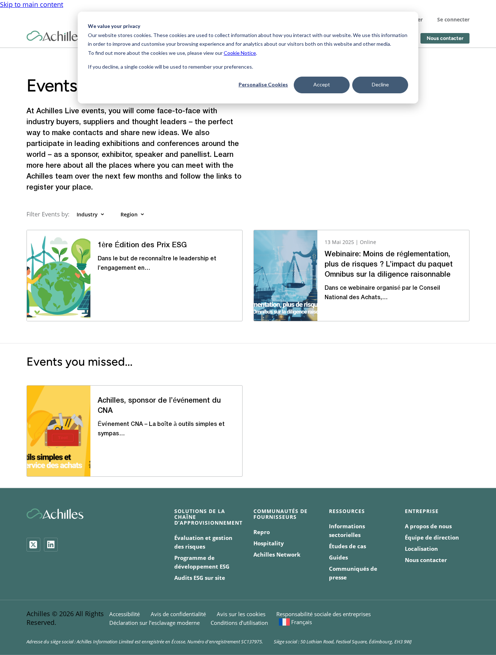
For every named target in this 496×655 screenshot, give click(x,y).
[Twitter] (33, 545)
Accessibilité (124, 614)
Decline (380, 84)
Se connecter (453, 19)
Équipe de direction (432, 537)
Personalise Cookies (263, 84)
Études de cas (347, 546)
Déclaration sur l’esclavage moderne (154, 622)
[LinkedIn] (51, 545)
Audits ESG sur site (199, 577)
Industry (87, 214)
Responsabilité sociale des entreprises (323, 614)
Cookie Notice (240, 53)
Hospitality (268, 543)
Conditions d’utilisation (239, 622)
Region (129, 214)
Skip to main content (31, 4)
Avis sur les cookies (241, 614)
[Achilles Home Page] (55, 36)
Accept (321, 84)
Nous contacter (445, 38)
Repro (261, 532)
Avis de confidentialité (178, 614)
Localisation (421, 548)
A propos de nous (428, 526)
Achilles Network (276, 554)
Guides (338, 557)
